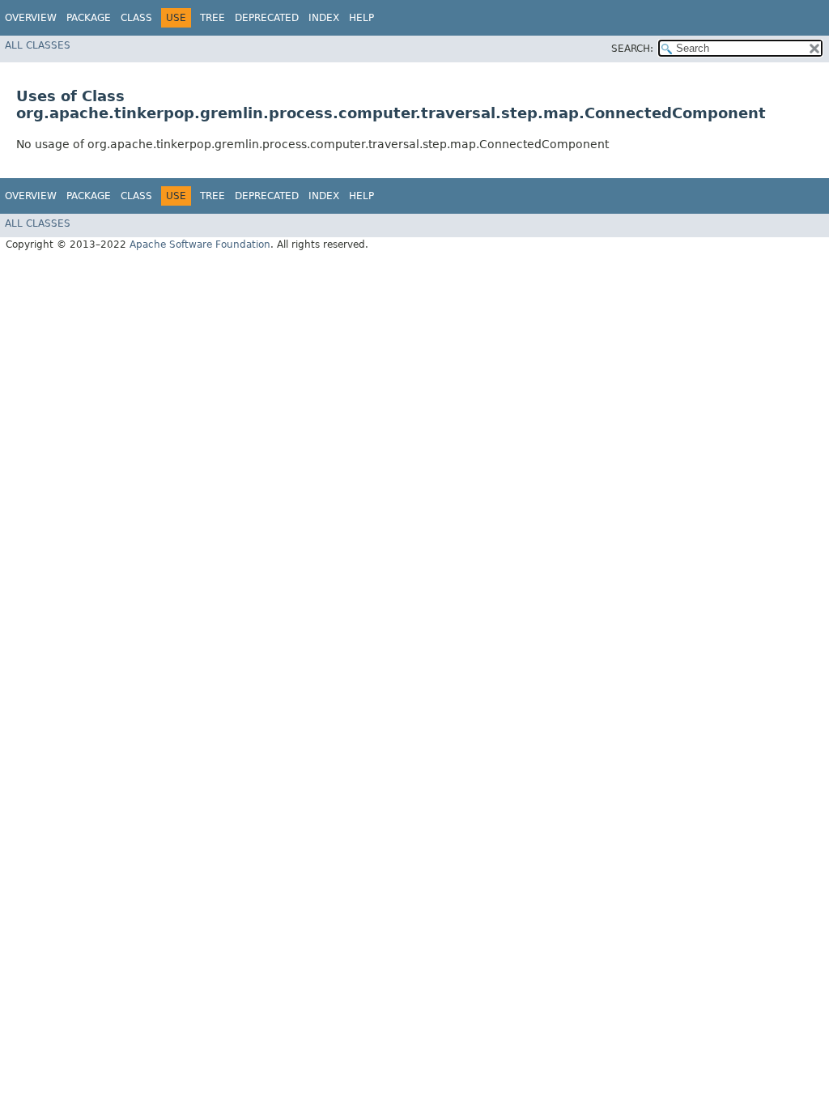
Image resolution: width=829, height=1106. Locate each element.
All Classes (37, 45)
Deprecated (267, 17)
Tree (212, 17)
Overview (31, 17)
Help (361, 17)
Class (136, 17)
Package (88, 17)
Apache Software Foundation (200, 244)
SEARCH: (632, 48)
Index (323, 17)
